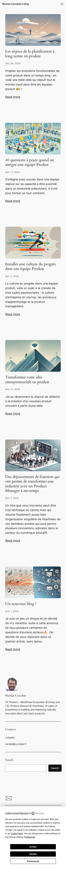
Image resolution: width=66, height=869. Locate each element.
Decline (33, 854)
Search (55, 768)
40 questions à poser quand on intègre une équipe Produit (29, 162)
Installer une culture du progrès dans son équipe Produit (30, 266)
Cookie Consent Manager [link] (16, 813)
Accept (33, 847)
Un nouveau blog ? (21, 603)
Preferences (33, 861)
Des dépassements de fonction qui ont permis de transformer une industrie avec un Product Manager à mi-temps (32, 483)
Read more (12, 97)
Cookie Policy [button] (17, 833)
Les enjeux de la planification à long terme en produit (29, 53)
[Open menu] (62, 4)
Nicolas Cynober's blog (15, 3)
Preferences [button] (29, 837)
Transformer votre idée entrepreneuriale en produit (27, 379)
